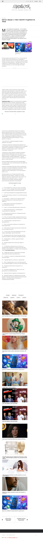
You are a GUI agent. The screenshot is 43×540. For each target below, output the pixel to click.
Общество (6, 297)
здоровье (14, 295)
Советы (18, 297)
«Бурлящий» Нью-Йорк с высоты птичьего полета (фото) (21, 519)
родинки (12, 297)
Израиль (4, 18)
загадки (8, 295)
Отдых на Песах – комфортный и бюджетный (8, 519)
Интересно (21, 295)
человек (24, 297)
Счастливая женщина (10, 250)
